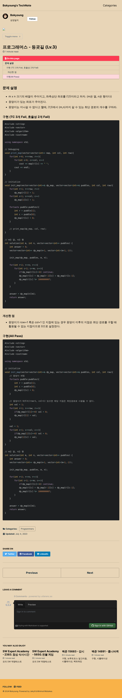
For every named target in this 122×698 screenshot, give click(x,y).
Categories (110, 5)
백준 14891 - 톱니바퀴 (105, 651)
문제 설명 (9, 63)
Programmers (27, 529)
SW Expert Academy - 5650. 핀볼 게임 (45, 653)
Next (90, 572)
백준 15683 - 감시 (73, 651)
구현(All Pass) (12, 77)
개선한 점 (12, 72)
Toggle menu (11, 36)
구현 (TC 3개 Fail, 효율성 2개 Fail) (22, 67)
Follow (32, 19)
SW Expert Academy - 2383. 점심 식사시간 (16, 653)
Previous (32, 572)
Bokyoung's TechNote (17, 5)
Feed (19, 687)
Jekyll (32, 691)
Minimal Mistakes (44, 691)
